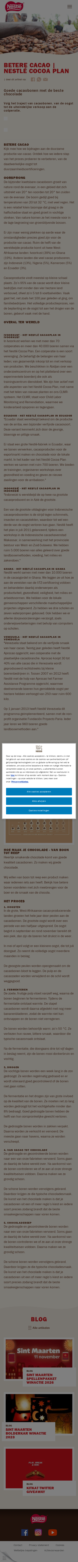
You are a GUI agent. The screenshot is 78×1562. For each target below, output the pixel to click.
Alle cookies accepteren (39, 791)
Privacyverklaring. (20, 781)
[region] (39, 781)
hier (13, 775)
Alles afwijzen (39, 801)
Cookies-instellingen (39, 810)
